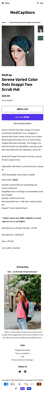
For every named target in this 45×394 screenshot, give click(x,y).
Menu (6, 3)
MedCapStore (22, 12)
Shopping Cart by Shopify (34, 380)
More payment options (22, 123)
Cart (41, 3)
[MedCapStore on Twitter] (20, 372)
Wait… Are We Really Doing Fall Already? (22, 272)
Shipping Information (22, 350)
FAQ (22, 356)
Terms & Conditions (22, 353)
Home (4, 22)
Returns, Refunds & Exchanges (22, 360)
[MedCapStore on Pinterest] (25, 372)
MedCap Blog (22, 267)
